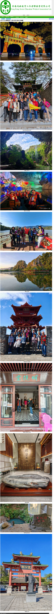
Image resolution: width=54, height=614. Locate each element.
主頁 (2, 16)
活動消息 (11, 16)
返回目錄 (51, 18)
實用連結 (17, 17)
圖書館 (26, 17)
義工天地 (21, 17)
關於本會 (7, 16)
